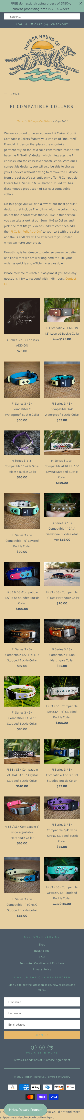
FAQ (42, 956)
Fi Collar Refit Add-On (26, 231)
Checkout (59, 24)
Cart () (40, 24)
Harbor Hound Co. (34, 1076)
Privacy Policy (42, 969)
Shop (42, 944)
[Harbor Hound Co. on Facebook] (33, 1047)
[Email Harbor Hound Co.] (50, 1047)
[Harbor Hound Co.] (42, 59)
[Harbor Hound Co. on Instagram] (42, 1047)
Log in (21, 24)
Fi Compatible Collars (42, 106)
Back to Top (42, 950)
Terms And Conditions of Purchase (42, 963)
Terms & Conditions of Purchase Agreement (42, 1059)
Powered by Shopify (58, 1076)
